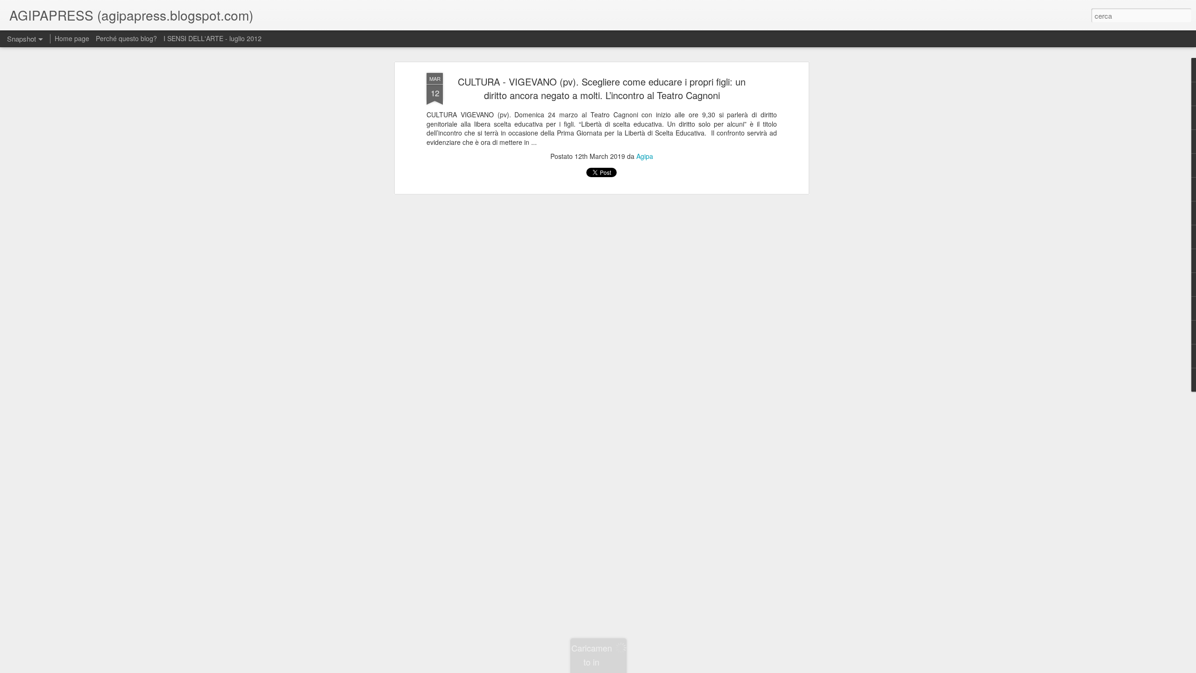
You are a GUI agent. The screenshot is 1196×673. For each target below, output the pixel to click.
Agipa (644, 156)
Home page (72, 38)
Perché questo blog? (127, 38)
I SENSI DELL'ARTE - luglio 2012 (213, 38)
